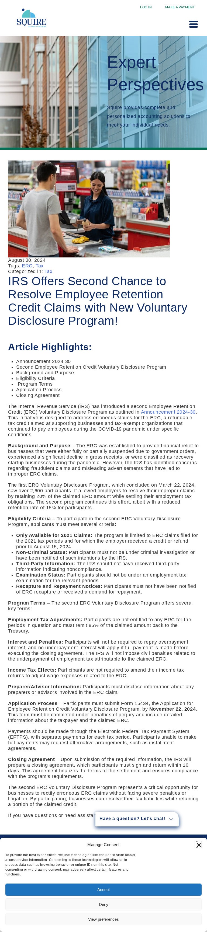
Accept (103, 889)
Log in (146, 7)
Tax (40, 265)
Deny (103, 904)
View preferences (103, 919)
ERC (27, 265)
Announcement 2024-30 (168, 412)
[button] (199, 844)
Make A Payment (180, 7)
